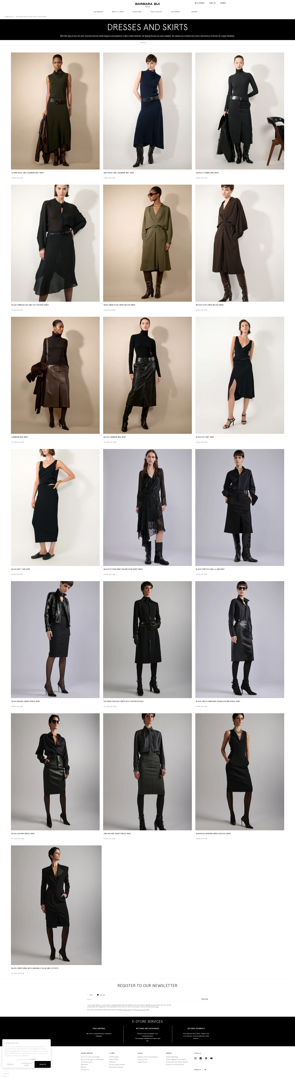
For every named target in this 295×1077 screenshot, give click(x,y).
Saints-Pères (113, 1059)
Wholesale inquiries (116, 1067)
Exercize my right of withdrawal (92, 1059)
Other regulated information (176, 1059)
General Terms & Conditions (148, 1057)
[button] (99, 11)
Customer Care (86, 1062)
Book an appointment (117, 1064)
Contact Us (85, 1070)
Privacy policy (143, 1059)
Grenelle (112, 1062)
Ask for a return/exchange (90, 1057)
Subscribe (204, 999)
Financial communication (175, 1064)
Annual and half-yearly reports (177, 1062)
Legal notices (142, 1062)
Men (91, 995)
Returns (84, 1067)
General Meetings (172, 1057)
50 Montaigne (114, 1057)
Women (102, 995)
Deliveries (84, 1064)
